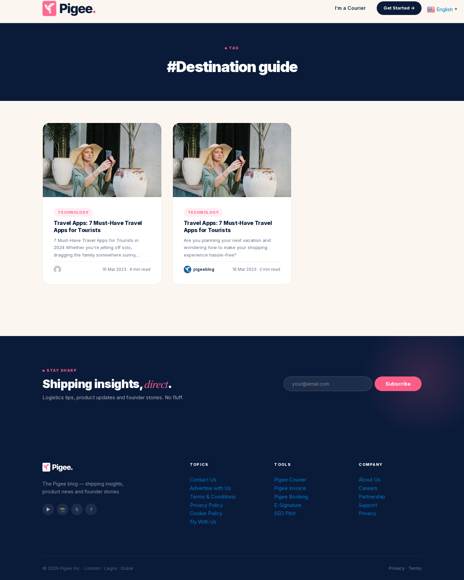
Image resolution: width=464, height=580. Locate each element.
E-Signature (287, 505)
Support (368, 505)
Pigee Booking (291, 496)
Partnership (372, 496)
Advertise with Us (210, 488)
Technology (73, 212)
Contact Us (203, 479)
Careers (368, 488)
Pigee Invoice (290, 488)
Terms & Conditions (213, 496)
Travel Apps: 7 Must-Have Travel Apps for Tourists (98, 226)
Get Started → (399, 8)
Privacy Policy (206, 505)
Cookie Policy (206, 513)
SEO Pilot (285, 513)
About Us (369, 479)
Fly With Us (203, 522)
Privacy (367, 513)
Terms (415, 568)
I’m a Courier (350, 8)
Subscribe (398, 384)
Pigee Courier (290, 479)
